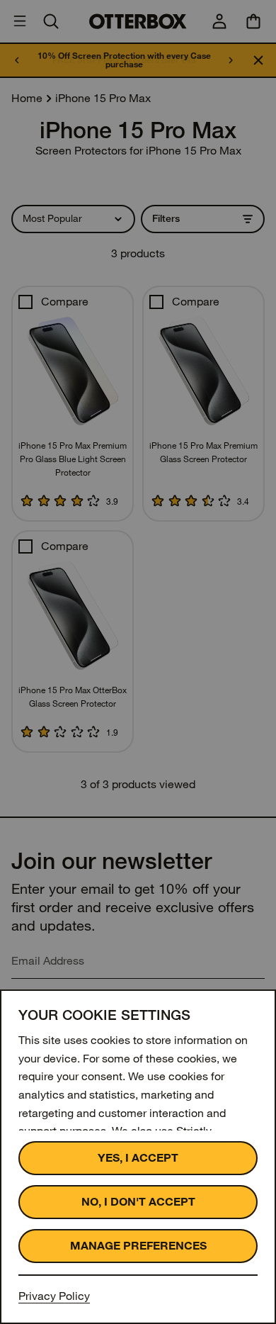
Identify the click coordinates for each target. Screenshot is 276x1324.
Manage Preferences (138, 1245)
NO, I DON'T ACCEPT (138, 1201)
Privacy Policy (54, 1296)
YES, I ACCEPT (138, 1158)
